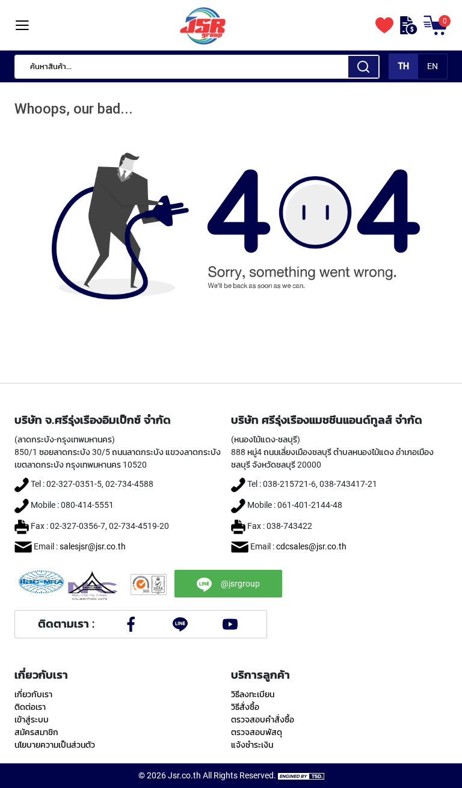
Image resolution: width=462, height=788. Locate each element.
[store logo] (203, 25)
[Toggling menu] (21, 25)
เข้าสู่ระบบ (31, 719)
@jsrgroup (240, 583)
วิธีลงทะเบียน (252, 694)
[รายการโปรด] (384, 25)
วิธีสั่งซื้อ (245, 707)
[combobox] (197, 67)
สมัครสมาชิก (36, 732)
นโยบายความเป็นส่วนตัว (54, 745)
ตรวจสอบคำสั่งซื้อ (262, 719)
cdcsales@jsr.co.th (311, 546)
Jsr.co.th (184, 775)
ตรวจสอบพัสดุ (256, 732)
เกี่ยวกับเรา (33, 694)
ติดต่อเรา (30, 707)
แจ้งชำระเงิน (252, 745)
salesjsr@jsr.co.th (93, 546)
